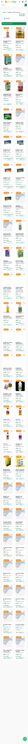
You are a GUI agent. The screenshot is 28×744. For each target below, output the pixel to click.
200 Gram (21, 658)
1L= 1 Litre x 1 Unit (9, 49)
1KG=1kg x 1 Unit (21, 269)
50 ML (21, 49)
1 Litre (21, 75)
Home (4, 12)
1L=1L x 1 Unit (21, 323)
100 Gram (21, 131)
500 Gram (8, 401)
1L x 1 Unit (21, 242)
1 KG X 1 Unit (9, 241)
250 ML (21, 215)
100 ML (8, 131)
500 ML (8, 451)
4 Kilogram (9, 350)
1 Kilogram (9, 75)
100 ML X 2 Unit (21, 104)
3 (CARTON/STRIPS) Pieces (9, 158)
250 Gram (8, 555)
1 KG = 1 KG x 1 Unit (9, 269)
